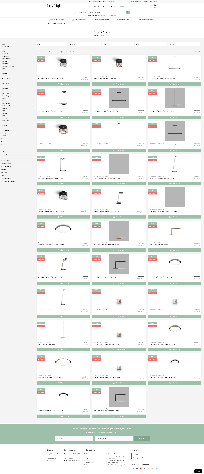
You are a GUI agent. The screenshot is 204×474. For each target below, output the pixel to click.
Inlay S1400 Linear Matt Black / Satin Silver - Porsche (107, 111)
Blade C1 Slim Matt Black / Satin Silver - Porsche (50, 78)
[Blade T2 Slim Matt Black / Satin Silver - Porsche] (63, 164)
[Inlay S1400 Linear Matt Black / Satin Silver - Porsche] (119, 98)
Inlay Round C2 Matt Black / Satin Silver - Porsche (162, 278)
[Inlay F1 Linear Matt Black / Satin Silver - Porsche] (174, 98)
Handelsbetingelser (91, 456)
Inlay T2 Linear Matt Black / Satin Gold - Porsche (106, 410)
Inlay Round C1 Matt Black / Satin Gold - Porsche (50, 410)
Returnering (111, 458)
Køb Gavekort (153, 1)
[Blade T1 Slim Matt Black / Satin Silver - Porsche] (119, 197)
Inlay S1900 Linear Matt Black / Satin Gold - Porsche (163, 211)
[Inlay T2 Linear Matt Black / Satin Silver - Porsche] (119, 264)
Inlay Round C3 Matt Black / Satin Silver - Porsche (51, 244)
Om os (87, 454)
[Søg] (128, 12)
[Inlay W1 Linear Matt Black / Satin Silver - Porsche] (119, 363)
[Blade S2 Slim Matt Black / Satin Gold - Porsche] (119, 131)
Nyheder (105, 6)
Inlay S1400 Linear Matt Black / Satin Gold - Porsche (163, 145)
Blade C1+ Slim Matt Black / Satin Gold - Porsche (50, 145)
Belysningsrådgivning (136, 1)
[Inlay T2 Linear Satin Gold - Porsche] (174, 231)
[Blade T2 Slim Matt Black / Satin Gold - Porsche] (63, 98)
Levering (88, 458)
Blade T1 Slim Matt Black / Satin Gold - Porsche (50, 278)
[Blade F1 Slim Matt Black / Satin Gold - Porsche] (174, 164)
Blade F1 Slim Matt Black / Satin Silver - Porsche (50, 311)
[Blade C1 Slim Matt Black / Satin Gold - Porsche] (119, 64)
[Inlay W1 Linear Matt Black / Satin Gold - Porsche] (119, 330)
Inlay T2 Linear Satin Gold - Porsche (159, 244)
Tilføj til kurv (64, 84)
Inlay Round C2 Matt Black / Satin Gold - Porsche (162, 344)
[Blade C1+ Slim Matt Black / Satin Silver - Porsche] (63, 197)
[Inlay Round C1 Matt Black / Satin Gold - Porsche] (63, 397)
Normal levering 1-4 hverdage (102, 19)
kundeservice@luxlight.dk (74, 460)
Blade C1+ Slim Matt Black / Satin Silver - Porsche (51, 211)
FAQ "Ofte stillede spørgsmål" (116, 465)
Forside (49, 23)
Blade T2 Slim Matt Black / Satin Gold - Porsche (50, 111)
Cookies (88, 460)
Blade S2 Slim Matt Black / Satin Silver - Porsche (162, 78)
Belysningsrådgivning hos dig (116, 456)
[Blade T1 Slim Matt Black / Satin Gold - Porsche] (63, 264)
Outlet (122, 6)
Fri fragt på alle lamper (80, 19)
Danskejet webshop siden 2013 (146, 19)
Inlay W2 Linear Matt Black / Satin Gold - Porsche (106, 311)
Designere (114, 6)
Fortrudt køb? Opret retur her (116, 460)
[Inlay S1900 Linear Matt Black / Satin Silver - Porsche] (119, 164)
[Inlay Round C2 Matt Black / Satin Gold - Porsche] (174, 330)
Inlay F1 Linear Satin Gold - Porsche (47, 344)
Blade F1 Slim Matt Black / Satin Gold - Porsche (162, 178)
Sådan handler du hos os (114, 454)
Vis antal (68, 52)
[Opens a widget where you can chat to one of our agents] (198, 471)
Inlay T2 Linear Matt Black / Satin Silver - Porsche (106, 278)
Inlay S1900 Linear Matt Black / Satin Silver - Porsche (107, 178)
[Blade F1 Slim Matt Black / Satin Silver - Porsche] (63, 297)
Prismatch (88, 465)
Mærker (97, 6)
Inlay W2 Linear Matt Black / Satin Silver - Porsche (162, 311)
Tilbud (81, 6)
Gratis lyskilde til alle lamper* (57, 19)
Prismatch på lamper (124, 19)
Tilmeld (142, 439)
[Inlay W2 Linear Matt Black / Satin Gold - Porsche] (119, 297)
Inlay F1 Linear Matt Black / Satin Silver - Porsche (162, 111)
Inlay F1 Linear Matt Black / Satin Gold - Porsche (106, 244)
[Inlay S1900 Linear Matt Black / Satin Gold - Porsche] (174, 197)
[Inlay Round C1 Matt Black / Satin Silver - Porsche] (174, 363)
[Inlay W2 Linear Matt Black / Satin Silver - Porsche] (174, 297)
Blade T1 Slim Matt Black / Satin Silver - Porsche (106, 211)
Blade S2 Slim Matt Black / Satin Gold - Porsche (106, 145)
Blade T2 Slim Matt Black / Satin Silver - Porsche (50, 178)
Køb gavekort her (113, 462)
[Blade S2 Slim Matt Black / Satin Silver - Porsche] (174, 64)
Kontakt (146, 1)
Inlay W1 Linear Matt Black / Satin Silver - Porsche (107, 377)
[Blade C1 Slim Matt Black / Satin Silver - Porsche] (63, 64)
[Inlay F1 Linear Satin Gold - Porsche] (63, 330)
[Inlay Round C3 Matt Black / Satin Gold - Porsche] (63, 363)
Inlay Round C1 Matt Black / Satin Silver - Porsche (162, 377)
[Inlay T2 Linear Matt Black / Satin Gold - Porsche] (119, 397)
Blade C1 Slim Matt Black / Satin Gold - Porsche (106, 78)
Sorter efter (40, 52)
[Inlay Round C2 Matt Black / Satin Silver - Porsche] (174, 264)
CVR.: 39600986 (51, 456)
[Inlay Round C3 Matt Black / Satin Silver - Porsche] (63, 231)
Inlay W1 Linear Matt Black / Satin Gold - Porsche (106, 344)
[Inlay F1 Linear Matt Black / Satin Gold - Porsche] (119, 231)
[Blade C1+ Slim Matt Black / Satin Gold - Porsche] (63, 131)
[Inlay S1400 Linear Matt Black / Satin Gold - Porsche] (174, 131)
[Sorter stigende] (61, 52)
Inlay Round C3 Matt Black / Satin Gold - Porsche (50, 377)
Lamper (89, 6)
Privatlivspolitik (90, 462)
